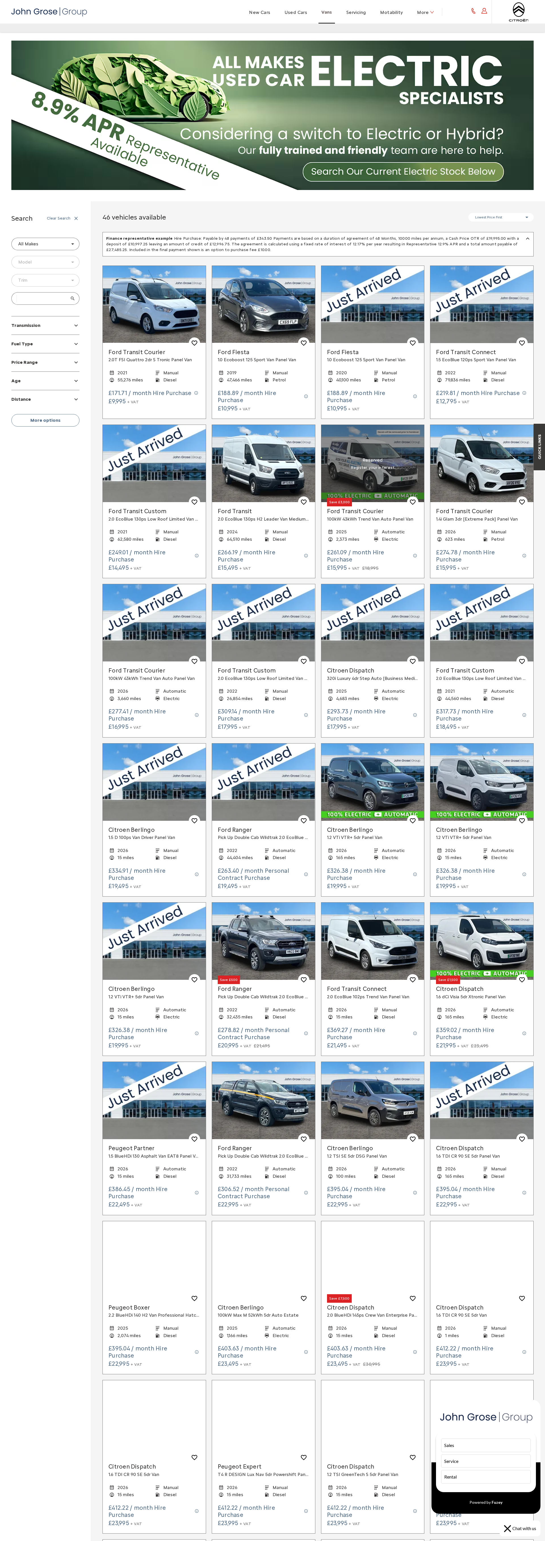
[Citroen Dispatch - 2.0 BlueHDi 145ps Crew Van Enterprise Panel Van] (372, 1259)
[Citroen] (518, 12)
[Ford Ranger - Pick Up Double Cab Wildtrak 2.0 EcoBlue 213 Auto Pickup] (263, 941)
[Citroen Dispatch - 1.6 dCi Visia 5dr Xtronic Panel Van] (481, 941)
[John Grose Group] (49, 12)
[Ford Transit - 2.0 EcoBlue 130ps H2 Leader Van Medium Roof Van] (263, 463)
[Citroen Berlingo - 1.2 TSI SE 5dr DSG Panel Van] (372, 1100)
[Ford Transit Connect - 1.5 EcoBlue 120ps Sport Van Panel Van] (481, 304)
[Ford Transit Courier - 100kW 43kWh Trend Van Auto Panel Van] (372, 463)
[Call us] (473, 12)
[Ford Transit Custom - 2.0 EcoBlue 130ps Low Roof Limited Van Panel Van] (154, 463)
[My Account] (484, 12)
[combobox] (45, 244)
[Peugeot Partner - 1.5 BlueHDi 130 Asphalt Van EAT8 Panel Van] (154, 1100)
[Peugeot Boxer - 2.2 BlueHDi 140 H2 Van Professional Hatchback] (154, 1259)
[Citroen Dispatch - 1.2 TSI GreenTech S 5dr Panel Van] (372, 1419)
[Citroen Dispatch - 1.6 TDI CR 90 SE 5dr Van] (481, 1259)
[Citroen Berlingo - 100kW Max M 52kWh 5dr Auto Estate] (263, 1259)
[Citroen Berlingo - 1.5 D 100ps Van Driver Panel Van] (154, 782)
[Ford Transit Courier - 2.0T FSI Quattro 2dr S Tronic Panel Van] (154, 304)
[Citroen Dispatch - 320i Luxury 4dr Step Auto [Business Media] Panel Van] (372, 622)
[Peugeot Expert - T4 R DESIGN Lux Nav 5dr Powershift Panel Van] (263, 1419)
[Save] (194, 343)
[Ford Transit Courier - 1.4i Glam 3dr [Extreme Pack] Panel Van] (481, 463)
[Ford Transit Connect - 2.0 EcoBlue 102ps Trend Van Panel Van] (372, 941)
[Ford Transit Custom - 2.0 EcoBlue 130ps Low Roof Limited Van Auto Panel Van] (481, 622)
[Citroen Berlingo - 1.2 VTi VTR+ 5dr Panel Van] (372, 782)
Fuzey (497, 1502)
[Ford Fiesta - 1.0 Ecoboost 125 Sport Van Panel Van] (263, 304)
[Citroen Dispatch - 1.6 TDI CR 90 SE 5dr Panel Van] (481, 1100)
